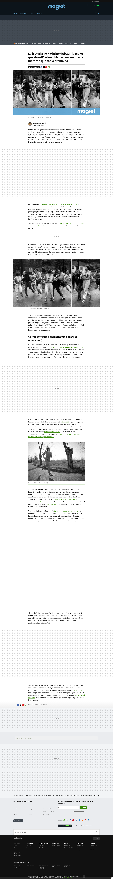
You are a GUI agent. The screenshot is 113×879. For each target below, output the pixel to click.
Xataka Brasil (17, 867)
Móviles (16, 809)
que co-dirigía (50, 504)
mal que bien (77, 690)
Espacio (45, 806)
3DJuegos (29, 845)
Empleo (31, 814)
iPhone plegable (42, 795)
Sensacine (41, 845)
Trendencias (80, 845)
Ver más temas (18, 820)
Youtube (73, 820)
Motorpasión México (67, 865)
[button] (40, 123)
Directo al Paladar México (56, 865)
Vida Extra (29, 847)
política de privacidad (78, 811)
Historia (39, 13)
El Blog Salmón (93, 845)
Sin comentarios (35, 67)
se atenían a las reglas (52, 432)
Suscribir (83, 807)
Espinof (41, 847)
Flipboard (46, 67)
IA (70, 43)
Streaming (16, 806)
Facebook (99, 13)
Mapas (15, 13)
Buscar (96, 832)
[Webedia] (96, 1)
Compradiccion (80, 850)
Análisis (31, 806)
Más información (68, 877)
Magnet (56, 7)
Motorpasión (67, 845)
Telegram (79, 820)
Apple (15, 812)
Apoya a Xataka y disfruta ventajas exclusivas (83, 825)
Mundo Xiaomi (17, 855)
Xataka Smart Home (17, 852)
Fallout (39, 43)
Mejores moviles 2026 (30, 795)
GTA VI (66, 43)
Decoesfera (80, 847)
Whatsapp (82, 43)
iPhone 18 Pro (79, 795)
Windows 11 (46, 814)
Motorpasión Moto (68, 847)
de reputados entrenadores (52, 427)
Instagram (76, 820)
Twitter (96, 13)
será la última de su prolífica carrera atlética (66, 347)
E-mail (49, 67)
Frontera (75, 43)
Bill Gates (28, 43)
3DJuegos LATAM (31, 865)
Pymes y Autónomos (92, 848)
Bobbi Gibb (66, 422)
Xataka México (17, 865)
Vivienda (31, 13)
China (15, 814)
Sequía (34, 43)
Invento (54, 43)
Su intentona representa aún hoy (66, 511)
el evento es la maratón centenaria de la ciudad (59, 204)
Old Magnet (44, 704)
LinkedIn (88, 820)
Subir (94, 838)
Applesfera (16, 850)
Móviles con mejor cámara (67, 795)
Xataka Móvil (17, 847)
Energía (31, 809)
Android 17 (50, 795)
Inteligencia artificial (48, 812)
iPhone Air (60, 43)
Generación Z (46, 43)
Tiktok (91, 820)
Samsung (31, 812)
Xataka (15, 845)
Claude (56, 795)
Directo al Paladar (56, 845)
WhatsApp (64, 820)
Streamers (23, 13)
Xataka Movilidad (47, 809)
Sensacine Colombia (41, 867)
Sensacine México (43, 865)
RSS (82, 820)
